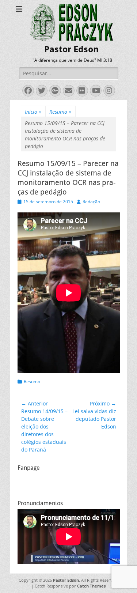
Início (33, 111)
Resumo (60, 111)
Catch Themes (91, 586)
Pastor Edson (71, 49)
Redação (91, 202)
